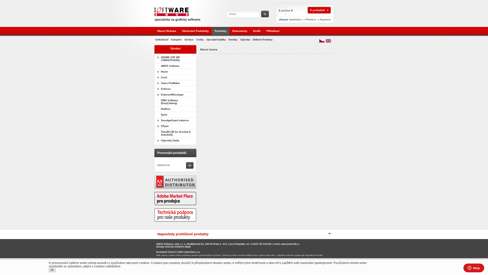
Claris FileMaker (170, 83)
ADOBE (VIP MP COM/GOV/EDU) (170, 59)
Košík (257, 30)
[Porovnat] (189, 165)
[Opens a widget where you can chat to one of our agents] (473, 268)
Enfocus (166, 88)
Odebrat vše (163, 165)
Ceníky (200, 39)
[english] (328, 41)
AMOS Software (170, 66)
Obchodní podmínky (195, 30)
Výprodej (245, 39)
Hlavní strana (208, 49)
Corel (164, 77)
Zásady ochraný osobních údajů (173, 246)
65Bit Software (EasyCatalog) (169, 102)
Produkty (220, 30)
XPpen (165, 126)
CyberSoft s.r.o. (191, 252)
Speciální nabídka (216, 39)
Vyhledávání (161, 39)
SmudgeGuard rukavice (175, 120)
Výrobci (175, 48)
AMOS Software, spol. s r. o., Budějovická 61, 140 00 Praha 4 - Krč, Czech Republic (200, 244)
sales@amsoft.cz (290, 244)
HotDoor (166, 109)
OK (52, 270)
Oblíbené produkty (263, 39)
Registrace (325, 19)
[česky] (321, 41)
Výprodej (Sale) (170, 140)
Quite (164, 114)
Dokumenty (239, 30)
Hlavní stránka (166, 30)
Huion (164, 71)
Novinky (233, 39)
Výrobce (188, 39)
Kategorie (176, 39)
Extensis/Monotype (172, 94)
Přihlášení (272, 30)
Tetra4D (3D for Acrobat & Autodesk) (176, 133)
